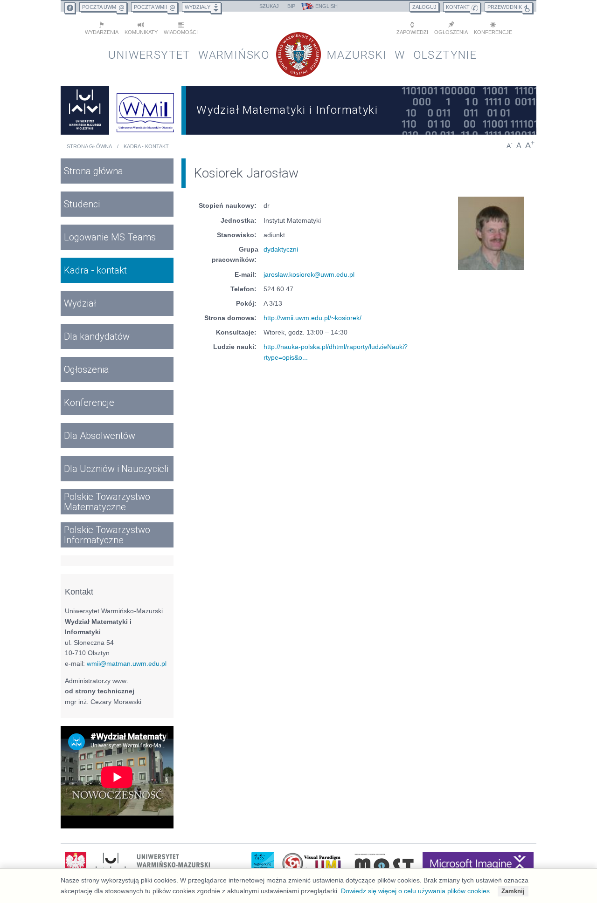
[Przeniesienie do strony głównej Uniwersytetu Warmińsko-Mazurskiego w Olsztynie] (85, 110)
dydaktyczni (281, 249)
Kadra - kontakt (146, 146)
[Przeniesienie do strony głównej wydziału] (145, 110)
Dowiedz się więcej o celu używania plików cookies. (416, 891)
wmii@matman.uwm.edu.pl (127, 663)
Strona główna (89, 146)
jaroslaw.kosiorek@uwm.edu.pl (309, 274)
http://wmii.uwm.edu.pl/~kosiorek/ (312, 318)
